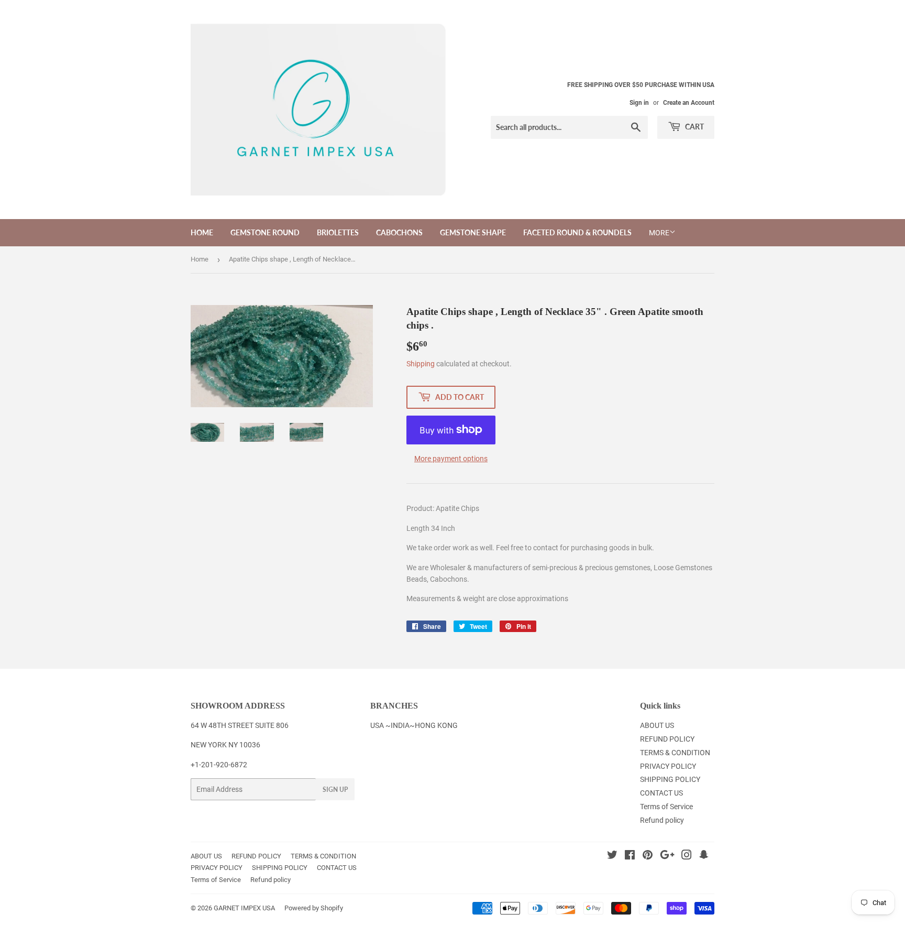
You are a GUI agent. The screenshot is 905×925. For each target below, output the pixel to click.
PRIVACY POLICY (668, 766)
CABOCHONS (399, 232)
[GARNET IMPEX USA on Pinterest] (647, 856)
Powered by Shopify (313, 908)
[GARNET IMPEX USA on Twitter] (612, 856)
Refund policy (662, 820)
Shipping (420, 364)
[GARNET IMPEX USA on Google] (667, 856)
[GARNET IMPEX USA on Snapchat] (704, 856)
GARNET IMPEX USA (244, 908)
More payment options (451, 458)
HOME (202, 232)
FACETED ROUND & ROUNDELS (577, 232)
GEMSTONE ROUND (265, 232)
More (659, 232)
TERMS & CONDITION (675, 752)
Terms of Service (666, 806)
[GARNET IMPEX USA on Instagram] (686, 856)
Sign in (639, 102)
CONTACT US (661, 793)
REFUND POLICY (667, 739)
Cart (693, 126)
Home (199, 259)
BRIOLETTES (338, 232)
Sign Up (335, 789)
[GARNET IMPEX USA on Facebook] (629, 856)
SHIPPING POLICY (670, 779)
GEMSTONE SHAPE (473, 232)
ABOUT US (657, 725)
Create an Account (688, 102)
